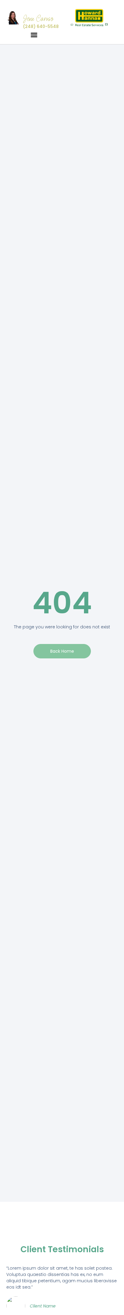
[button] (34, 34)
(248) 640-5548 (41, 26)
